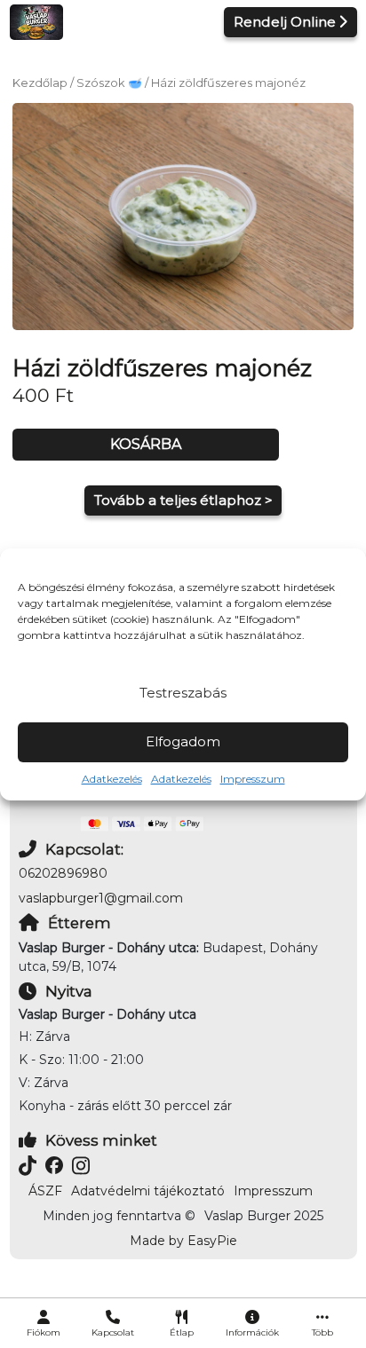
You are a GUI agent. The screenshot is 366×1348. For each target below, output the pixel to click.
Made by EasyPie (183, 1241)
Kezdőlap (40, 83)
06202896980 (63, 873)
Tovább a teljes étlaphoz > (183, 500)
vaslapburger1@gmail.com (101, 898)
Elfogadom (183, 741)
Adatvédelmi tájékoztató (148, 1191)
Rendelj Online (285, 21)
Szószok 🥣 (109, 83)
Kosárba (145, 444)
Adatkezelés (112, 778)
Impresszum (252, 778)
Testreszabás (183, 692)
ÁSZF (45, 1191)
